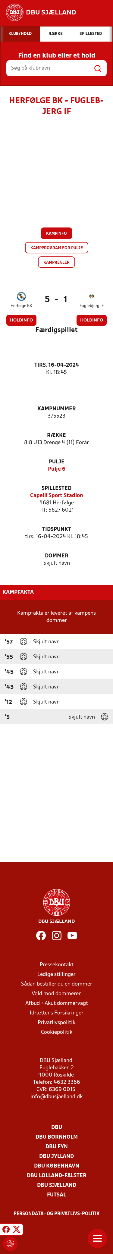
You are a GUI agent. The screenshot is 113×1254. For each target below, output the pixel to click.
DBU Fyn (57, 1146)
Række (56, 435)
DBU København (56, 1166)
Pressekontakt (57, 964)
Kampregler (56, 263)
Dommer (56, 556)
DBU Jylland (56, 1156)
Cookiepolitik (56, 1032)
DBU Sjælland (56, 1185)
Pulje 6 (56, 469)
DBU (56, 1127)
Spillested (56, 488)
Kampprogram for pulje (56, 248)
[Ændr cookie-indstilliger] (10, 1244)
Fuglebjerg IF (92, 306)
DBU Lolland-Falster (56, 1175)
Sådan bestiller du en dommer (56, 984)
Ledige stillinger (56, 974)
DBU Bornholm (57, 1137)
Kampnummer (56, 409)
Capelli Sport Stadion (56, 495)
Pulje (56, 462)
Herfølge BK (21, 306)
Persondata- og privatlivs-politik (57, 1214)
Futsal (56, 1195)
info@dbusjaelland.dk (56, 1096)
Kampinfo (56, 234)
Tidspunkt (56, 529)
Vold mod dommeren (57, 993)
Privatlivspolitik (56, 1022)
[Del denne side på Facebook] (6, 1230)
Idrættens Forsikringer (56, 1013)
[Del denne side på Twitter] (16, 1230)
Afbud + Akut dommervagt (56, 1003)
